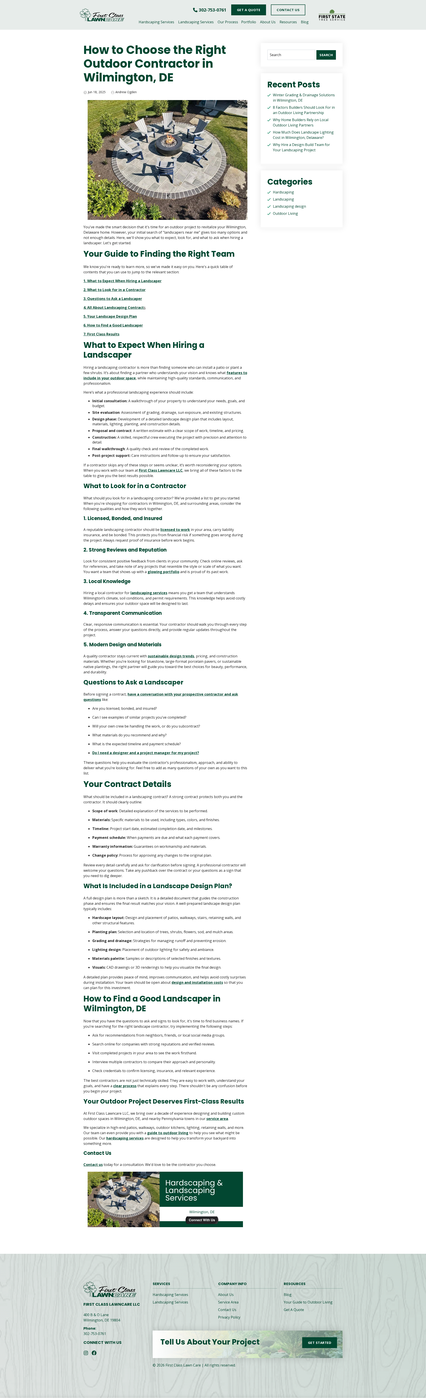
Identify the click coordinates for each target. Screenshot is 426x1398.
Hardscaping (283, 192)
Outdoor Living (285, 213)
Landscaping (283, 199)
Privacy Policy (229, 1317)
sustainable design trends (171, 656)
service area (217, 1118)
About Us (268, 22)
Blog (305, 22)
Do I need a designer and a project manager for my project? (145, 752)
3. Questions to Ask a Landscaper (112, 298)
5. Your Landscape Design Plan (110, 316)
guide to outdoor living (167, 1132)
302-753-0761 (212, 10)
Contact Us (227, 1309)
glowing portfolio (163, 571)
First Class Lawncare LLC (161, 470)
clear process (124, 1085)
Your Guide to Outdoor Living (308, 1302)
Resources (288, 22)
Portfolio (248, 22)
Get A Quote (294, 1309)
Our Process (228, 22)
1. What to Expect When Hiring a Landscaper (122, 280)
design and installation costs (197, 982)
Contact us (93, 1164)
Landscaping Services (196, 22)
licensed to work (175, 529)
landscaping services (148, 592)
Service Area (228, 1302)
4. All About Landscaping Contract (113, 307)
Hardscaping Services (156, 22)
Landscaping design (289, 206)
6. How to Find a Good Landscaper (113, 325)
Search (326, 55)
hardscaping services (125, 1138)
